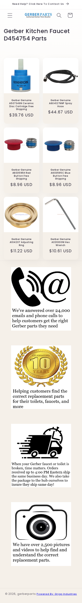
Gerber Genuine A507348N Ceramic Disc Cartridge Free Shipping (21, 105)
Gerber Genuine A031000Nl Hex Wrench (61, 242)
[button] (9, 15)
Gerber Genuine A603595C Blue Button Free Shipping (61, 174)
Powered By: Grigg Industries (57, 594)
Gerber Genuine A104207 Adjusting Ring (21, 242)
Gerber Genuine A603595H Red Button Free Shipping (21, 174)
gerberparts (26, 594)
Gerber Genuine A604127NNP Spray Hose (60, 103)
